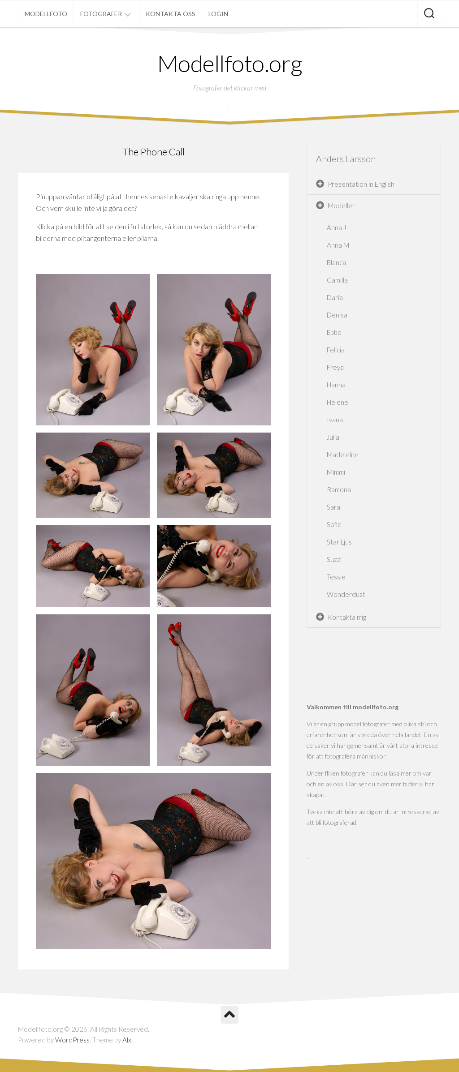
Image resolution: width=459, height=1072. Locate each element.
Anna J (336, 227)
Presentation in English (361, 184)
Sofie (334, 524)
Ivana (335, 420)
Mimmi (336, 472)
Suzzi (334, 559)
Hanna (336, 385)
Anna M (338, 245)
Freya (335, 367)
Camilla (337, 280)
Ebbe (334, 332)
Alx (126, 1040)
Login (218, 13)
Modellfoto (46, 13)
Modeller (341, 206)
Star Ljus (339, 542)
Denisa (337, 315)
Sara (333, 507)
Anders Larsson (346, 158)
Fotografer (101, 13)
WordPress (72, 1040)
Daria (335, 297)
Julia (333, 437)
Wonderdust (346, 594)
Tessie (336, 577)
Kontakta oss (170, 13)
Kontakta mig (347, 617)
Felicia (336, 350)
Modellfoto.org (229, 63)
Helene (337, 402)
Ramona (339, 489)
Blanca (336, 262)
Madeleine (343, 454)
